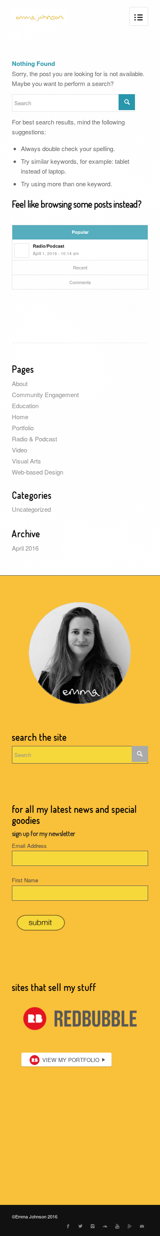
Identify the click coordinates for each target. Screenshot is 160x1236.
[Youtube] (117, 1226)
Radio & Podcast (34, 438)
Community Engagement (45, 394)
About (19, 383)
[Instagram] (93, 1226)
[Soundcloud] (105, 1226)
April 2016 (25, 548)
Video (19, 449)
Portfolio (23, 427)
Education (25, 405)
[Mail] (142, 1226)
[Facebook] (68, 1226)
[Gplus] (129, 1226)
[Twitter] (80, 1226)
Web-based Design (37, 472)
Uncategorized (31, 509)
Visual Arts (26, 460)
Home (20, 416)
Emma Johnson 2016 (36, 1216)
